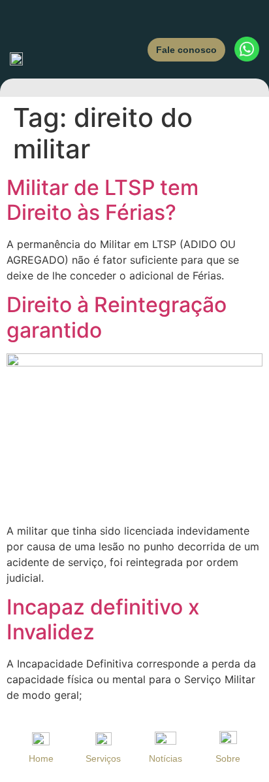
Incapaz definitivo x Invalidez (103, 619)
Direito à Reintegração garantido (117, 317)
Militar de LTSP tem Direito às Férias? (102, 200)
